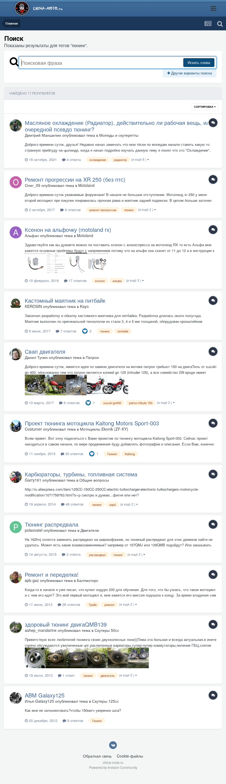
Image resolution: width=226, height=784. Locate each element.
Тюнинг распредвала (51, 524)
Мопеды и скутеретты (118, 135)
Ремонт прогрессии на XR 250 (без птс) (75, 179)
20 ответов (73, 453)
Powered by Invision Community (113, 767)
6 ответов (71, 402)
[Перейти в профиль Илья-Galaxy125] (16, 698)
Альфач (32, 235)
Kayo (84, 306)
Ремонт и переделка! (52, 574)
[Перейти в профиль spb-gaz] (16, 577)
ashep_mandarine (41, 630)
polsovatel (33, 530)
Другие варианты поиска (191, 73)
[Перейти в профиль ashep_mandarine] (16, 627)
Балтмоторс (87, 580)
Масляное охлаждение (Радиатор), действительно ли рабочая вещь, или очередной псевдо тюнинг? (119, 126)
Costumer (33, 429)
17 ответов (77, 280)
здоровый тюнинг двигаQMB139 (66, 624)
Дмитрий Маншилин (43, 135)
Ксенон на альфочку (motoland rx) (68, 229)
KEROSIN (33, 306)
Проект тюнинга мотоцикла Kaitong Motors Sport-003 (92, 423)
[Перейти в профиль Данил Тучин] (16, 354)
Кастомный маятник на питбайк (65, 300)
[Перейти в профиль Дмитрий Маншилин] (16, 125)
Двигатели (89, 530)
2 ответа (72, 554)
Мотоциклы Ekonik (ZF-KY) (104, 429)
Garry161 (33, 480)
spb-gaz (32, 580)
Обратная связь (97, 756)
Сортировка (204, 107)
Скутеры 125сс (105, 701)
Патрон (92, 357)
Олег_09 (32, 185)
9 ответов (72, 209)
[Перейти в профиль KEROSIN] (16, 303)
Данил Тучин (36, 357)
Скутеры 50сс (107, 630)
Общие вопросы (94, 480)
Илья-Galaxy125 (39, 701)
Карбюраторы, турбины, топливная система (81, 474)
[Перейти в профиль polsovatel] (16, 527)
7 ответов (67, 331)
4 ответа (73, 159)
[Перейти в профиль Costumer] (16, 426)
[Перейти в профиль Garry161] (16, 477)
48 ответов (74, 504)
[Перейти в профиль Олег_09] (16, 182)
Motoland (86, 185)
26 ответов (70, 604)
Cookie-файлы (130, 756)
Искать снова (199, 62)
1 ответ (68, 675)
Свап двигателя (45, 351)
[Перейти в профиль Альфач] (16, 232)
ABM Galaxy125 (44, 695)
